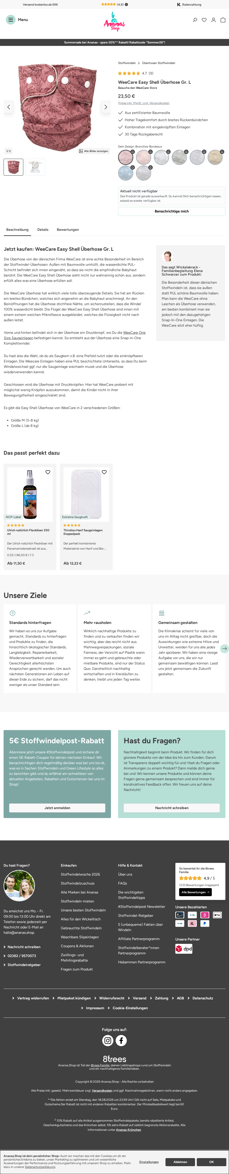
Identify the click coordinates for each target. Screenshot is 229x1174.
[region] (57, 117)
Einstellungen (149, 1162)
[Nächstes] (106, 107)
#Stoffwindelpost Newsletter (141, 906)
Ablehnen (180, 1162)
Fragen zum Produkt (77, 969)
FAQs (122, 883)
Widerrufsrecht (111, 998)
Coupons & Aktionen (77, 946)
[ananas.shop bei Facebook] (121, 1040)
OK (211, 1162)
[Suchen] (194, 20)
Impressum (94, 1008)
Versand (139, 998)
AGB (180, 998)
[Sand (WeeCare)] (143, 173)
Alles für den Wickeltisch (81, 919)
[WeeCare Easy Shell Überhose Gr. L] (57, 107)
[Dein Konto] (213, 20)
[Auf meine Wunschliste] (47, 472)
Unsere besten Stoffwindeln (83, 910)
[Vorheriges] (8, 107)
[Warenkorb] (221, 20)
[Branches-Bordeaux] (125, 157)
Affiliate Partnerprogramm (139, 939)
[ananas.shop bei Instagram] (107, 1040)
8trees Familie (100, 1065)
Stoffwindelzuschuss (77, 883)
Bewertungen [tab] (68, 229)
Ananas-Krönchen (128, 1129)
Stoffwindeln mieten (77, 901)
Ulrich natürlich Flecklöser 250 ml (28, 532)
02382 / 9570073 (22, 956)
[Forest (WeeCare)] (179, 157)
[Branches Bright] (161, 157)
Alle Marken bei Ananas (79, 892)
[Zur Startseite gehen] (114, 22)
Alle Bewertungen (194, 892)
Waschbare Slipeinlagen (80, 937)
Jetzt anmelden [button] (57, 808)
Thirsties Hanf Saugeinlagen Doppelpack (83, 532)
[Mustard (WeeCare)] (215, 157)
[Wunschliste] (204, 20)
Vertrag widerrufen (32, 998)
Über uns (125, 874)
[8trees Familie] (114, 1058)
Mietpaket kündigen (74, 998)
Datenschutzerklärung (40, 1167)
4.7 (147, 73)
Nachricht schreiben (24, 947)
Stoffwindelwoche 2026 (80, 874)
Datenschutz (202, 998)
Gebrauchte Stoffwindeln (81, 928)
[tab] (17, 230)
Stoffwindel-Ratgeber (135, 915)
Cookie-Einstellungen (130, 1008)
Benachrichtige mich (172, 211)
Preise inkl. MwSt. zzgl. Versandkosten (144, 103)
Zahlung (161, 998)
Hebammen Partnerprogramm (141, 962)
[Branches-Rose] (143, 157)
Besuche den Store (137, 88)
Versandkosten (102, 1090)
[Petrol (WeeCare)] (125, 173)
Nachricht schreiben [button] (172, 808)
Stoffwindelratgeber (24, 965)
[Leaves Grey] (197, 157)
